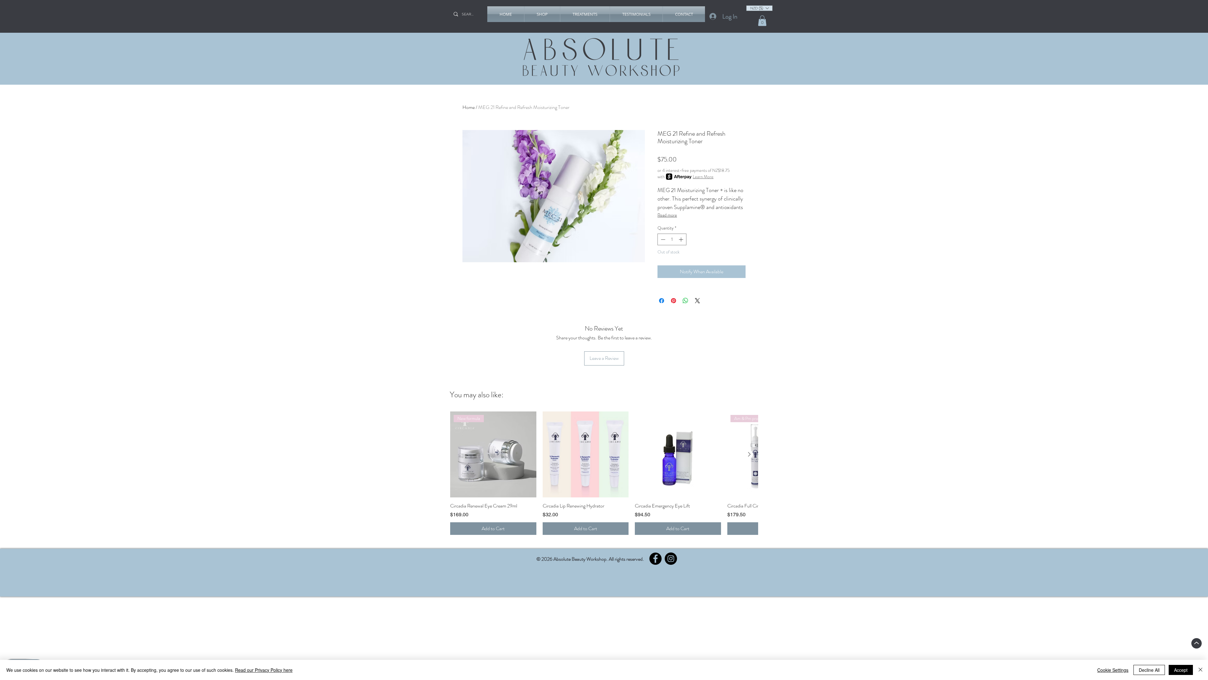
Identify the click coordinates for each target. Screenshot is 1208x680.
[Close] (1200, 670)
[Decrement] (662, 239)
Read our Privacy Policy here (264, 670)
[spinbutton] (672, 239)
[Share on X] (697, 300)
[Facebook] (655, 558)
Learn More (703, 176)
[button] (542, 14)
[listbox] (759, 8)
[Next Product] (749, 454)
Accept (1181, 670)
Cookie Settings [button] (1112, 670)
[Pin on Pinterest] (673, 300)
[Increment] (681, 239)
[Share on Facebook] (661, 300)
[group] (604, 473)
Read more (667, 215)
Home (468, 107)
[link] (762, 20)
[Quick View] (586, 454)
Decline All (1149, 670)
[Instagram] (671, 558)
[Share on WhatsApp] (685, 300)
